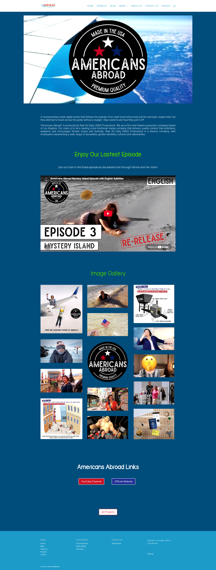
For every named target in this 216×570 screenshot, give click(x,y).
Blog (113, 6)
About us (136, 6)
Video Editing (81, 546)
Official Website (123, 481)
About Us (43, 549)
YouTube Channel (91, 481)
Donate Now (116, 543)
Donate (166, 6)
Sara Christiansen (53, 566)
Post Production (82, 543)
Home (90, 6)
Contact (43, 554)
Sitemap (150, 554)
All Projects (108, 512)
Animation (80, 549)
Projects (102, 6)
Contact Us (151, 6)
